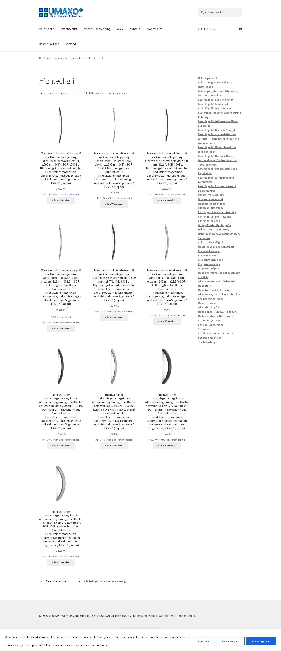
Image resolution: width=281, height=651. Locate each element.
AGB (120, 29)
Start (46, 58)
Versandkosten (72, 194)
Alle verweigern (230, 641)
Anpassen (203, 641)
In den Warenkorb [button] (61, 200)
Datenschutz (69, 29)
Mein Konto (46, 29)
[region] (140, 640)
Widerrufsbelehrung (97, 29)
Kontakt (134, 29)
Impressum (154, 29)
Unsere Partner (49, 44)
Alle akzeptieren (261, 641)
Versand (70, 44)
